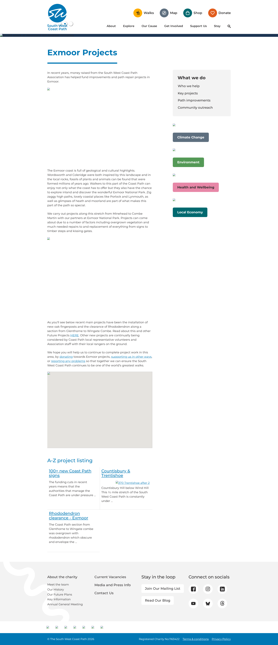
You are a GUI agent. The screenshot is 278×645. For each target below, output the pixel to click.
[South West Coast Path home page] (57, 17)
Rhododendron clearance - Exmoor (68, 515)
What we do (192, 77)
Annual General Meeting (65, 604)
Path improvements (194, 100)
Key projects (188, 93)
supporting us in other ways (131, 357)
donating (66, 357)
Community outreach (195, 107)
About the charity (62, 577)
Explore (128, 26)
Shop (198, 13)
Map (173, 13)
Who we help (189, 86)
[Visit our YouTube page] (193, 603)
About (111, 26)
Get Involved (173, 26)
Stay (217, 26)
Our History (55, 589)
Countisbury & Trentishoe (115, 473)
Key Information (59, 599)
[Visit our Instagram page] (207, 589)
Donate (224, 13)
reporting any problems (68, 361)
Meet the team (58, 584)
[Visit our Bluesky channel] (207, 603)
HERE (74, 335)
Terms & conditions (196, 639)
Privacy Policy (221, 639)
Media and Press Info (112, 585)
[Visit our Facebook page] (193, 589)
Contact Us (104, 593)
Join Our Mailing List (162, 588)
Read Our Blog (157, 600)
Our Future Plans (59, 594)
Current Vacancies (110, 577)
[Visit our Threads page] (222, 603)
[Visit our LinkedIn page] (222, 589)
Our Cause (149, 26)
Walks (149, 13)
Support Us (198, 26)
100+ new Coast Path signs (70, 473)
